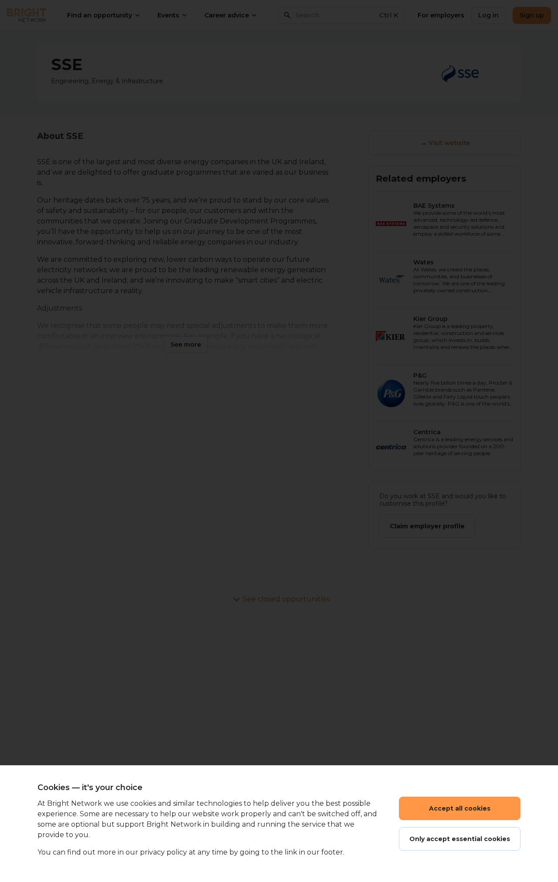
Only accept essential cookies (459, 839)
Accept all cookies (459, 808)
